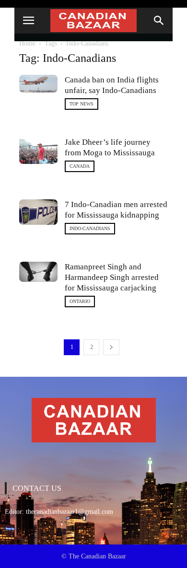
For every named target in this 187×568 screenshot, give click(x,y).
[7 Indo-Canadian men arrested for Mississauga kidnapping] (38, 212)
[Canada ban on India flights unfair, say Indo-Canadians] (38, 84)
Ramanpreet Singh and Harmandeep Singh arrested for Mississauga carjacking (112, 277)
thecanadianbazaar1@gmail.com (69, 511)
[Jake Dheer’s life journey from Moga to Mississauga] (38, 150)
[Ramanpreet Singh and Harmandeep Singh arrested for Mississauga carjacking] (38, 272)
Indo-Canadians (90, 228)
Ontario (80, 301)
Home (27, 43)
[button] (159, 21)
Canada (80, 166)
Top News (82, 103)
